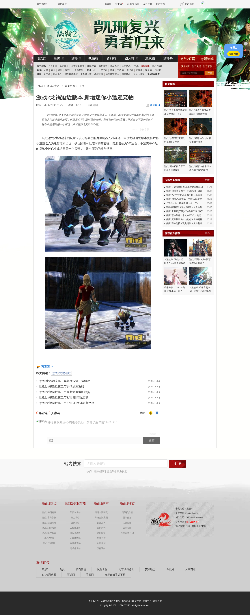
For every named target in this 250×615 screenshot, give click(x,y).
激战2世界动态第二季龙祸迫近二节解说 (64, 381)
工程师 (120, 70)
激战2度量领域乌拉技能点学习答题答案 (185, 219)
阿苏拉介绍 (127, 512)
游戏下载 (207, 66)
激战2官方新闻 (49, 517)
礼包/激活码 (133, 4)
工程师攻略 (75, 528)
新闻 (57, 58)
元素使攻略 (75, 538)
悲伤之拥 (101, 528)
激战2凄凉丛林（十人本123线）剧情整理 (186, 215)
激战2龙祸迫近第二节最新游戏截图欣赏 (64, 392)
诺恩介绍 (127, 528)
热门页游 (160, 4)
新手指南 (99, 471)
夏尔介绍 (127, 517)
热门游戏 (189, 4)
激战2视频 (49, 538)
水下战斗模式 (77, 66)
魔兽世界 (102, 569)
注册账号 (185, 66)
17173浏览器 (49, 574)
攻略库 (168, 58)
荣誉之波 (101, 538)
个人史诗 (52, 66)
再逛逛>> (47, 366)
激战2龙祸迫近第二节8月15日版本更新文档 (66, 403)
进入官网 (190, 522)
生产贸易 (126, 66)
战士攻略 (75, 517)
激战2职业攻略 (49, 528)
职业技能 (122, 471)
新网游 (108, 4)
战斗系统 (114, 66)
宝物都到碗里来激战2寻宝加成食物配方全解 (187, 207)
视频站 (93, 58)
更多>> (208, 180)
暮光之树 (101, 522)
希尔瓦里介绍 (127, 533)
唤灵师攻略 (75, 543)
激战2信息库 (49, 543)
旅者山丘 (57, 74)
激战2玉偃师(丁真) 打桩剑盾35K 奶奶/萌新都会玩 (190, 211)
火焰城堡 (101, 533)
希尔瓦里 (78, 70)
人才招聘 (105, 601)
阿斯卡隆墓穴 (101, 512)
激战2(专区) (53, 86)
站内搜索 (72, 463)
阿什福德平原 (71, 74)
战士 (96, 70)
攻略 (74, 58)
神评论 (155, 105)
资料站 (111, 58)
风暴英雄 (190, 569)
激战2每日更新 (49, 512)
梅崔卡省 (98, 74)
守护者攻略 (75, 512)
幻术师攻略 (75, 548)
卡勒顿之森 (86, 74)
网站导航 (62, 4)
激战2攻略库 (154, 74)
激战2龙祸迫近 (61, 373)
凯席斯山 (126, 74)
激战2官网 (187, 59)
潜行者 (129, 70)
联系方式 (136, 601)
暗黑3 (45, 569)
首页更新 (70, 86)
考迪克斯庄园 (101, 517)
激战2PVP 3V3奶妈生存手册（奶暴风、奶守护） (189, 195)
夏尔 (53, 70)
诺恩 (60, 70)
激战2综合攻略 (49, 522)
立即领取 (233, 53)
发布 (151, 440)
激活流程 (207, 59)
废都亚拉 (101, 548)
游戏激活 (196, 66)
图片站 (130, 58)
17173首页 (42, 4)
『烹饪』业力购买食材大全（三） (182, 203)
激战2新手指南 (49, 533)
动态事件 (64, 66)
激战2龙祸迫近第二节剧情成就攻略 (61, 386)
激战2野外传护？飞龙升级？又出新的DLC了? (188, 223)
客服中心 (147, 601)
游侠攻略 (75, 522)
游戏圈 (150, 58)
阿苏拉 (68, 70)
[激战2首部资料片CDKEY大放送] (119, 31)
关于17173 (93, 601)
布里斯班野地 (112, 74)
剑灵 (62, 569)
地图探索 (91, 66)
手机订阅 (93, 105)
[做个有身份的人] (151, 413)
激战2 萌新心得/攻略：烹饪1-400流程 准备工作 (188, 199)
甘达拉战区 (138, 74)
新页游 (118, 4)
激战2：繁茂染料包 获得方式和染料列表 (185, 187)
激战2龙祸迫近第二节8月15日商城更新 (64, 397)
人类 (46, 70)
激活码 (111, 471)
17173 (39, 86)
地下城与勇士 (126, 569)
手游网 (90, 574)
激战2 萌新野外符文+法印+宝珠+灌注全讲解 (187, 191)
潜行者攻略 (75, 533)
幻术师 (157, 70)
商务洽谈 (126, 601)
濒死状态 (103, 66)
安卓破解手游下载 (115, 574)
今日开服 (147, 4)
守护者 (104, 70)
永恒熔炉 (101, 543)
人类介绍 (127, 522)
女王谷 (47, 74)
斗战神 (170, 569)
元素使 (139, 70)
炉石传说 (81, 569)
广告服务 (115, 601)
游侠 (112, 70)
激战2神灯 (157, 66)
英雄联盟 (150, 569)
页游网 (71, 574)
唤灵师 (148, 70)
